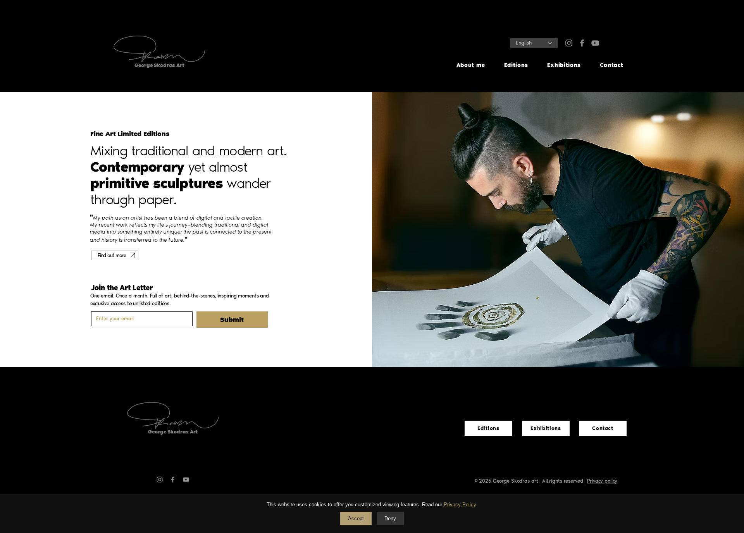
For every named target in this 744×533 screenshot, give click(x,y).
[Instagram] (569, 43)
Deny (390, 518)
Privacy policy (602, 481)
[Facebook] (582, 43)
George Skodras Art (173, 432)
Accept (356, 518)
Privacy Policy (460, 504)
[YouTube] (595, 43)
